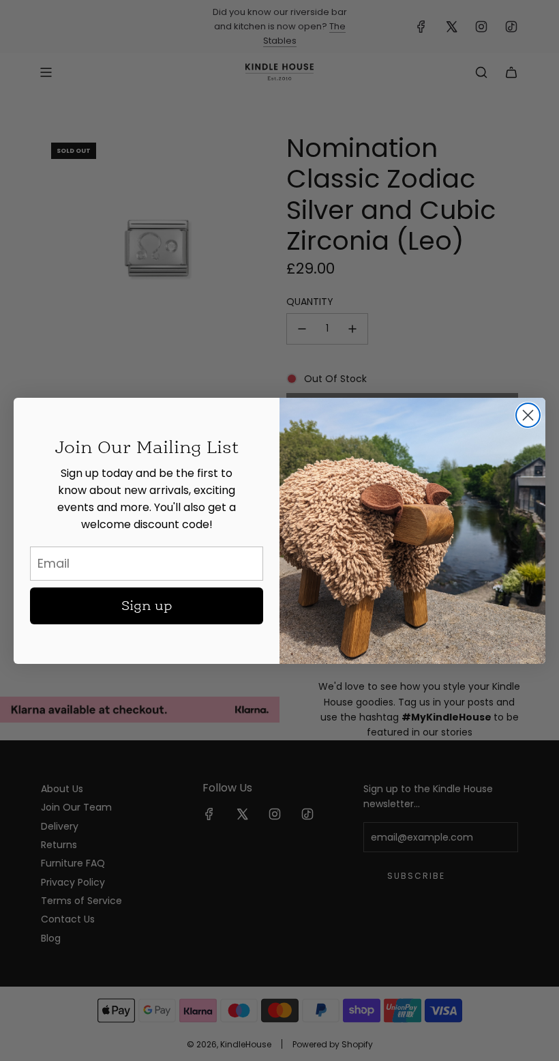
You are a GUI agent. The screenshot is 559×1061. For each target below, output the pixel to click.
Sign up (146, 605)
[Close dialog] (528, 415)
